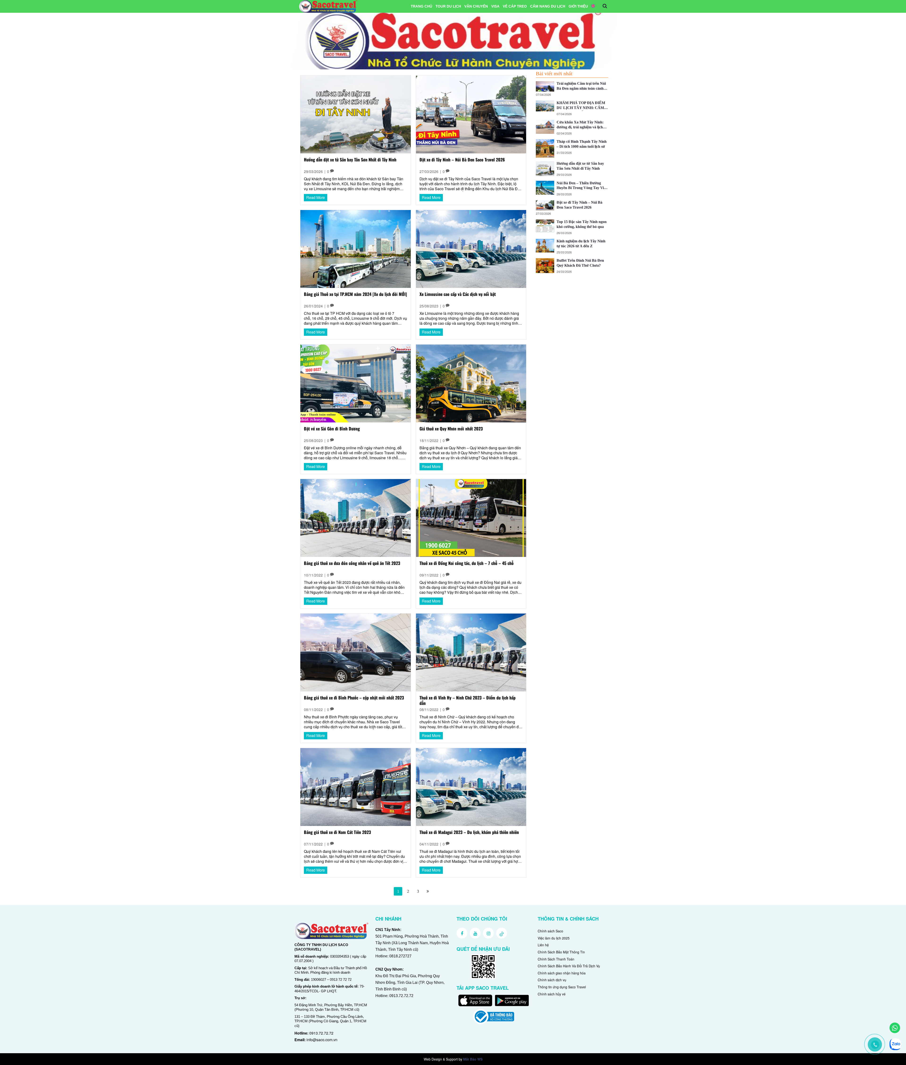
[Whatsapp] (894, 1028)
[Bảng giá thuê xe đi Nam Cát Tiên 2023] (355, 786)
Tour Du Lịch (448, 6)
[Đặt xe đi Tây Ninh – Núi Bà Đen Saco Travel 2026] (471, 114)
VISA (495, 6)
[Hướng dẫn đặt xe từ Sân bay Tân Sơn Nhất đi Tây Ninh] (355, 114)
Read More (315, 197)
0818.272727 (400, 956)
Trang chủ (421, 6)
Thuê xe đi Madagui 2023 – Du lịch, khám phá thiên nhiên (469, 832)
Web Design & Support (441, 1059)
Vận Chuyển (476, 6)
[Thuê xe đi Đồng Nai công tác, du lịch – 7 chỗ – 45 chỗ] (471, 517)
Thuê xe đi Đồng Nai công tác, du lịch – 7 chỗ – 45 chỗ (466, 563)
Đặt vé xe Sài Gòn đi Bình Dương (332, 429)
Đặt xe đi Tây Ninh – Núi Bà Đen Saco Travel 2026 (462, 160)
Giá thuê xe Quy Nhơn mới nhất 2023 (451, 429)
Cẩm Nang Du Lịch (547, 6)
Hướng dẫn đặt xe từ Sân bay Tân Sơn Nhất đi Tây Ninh (350, 160)
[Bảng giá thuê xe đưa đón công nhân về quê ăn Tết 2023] (355, 517)
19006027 (318, 979)
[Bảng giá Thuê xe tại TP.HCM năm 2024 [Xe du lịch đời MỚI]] (355, 248)
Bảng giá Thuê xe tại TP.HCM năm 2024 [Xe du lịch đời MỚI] (355, 294)
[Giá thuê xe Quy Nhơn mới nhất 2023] (471, 383)
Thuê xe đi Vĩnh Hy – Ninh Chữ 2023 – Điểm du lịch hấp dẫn (467, 700)
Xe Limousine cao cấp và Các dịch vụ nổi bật (457, 294)
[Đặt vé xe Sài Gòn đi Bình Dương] (355, 383)
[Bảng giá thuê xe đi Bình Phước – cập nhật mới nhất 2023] (355, 652)
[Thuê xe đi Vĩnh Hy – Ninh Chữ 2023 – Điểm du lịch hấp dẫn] (471, 652)
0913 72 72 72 (341, 979)
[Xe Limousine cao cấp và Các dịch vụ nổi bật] (471, 248)
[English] (593, 6)
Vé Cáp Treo (515, 6)
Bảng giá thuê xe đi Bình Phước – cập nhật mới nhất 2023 (354, 698)
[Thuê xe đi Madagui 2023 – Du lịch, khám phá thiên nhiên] (471, 786)
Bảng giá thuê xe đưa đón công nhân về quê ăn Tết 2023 (352, 563)
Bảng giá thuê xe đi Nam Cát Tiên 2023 (337, 832)
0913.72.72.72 (321, 1033)
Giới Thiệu (578, 6)
